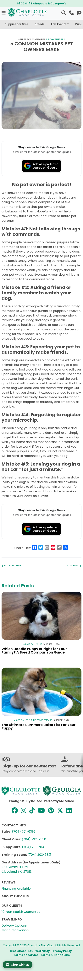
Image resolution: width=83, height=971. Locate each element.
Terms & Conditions (55, 955)
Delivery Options (14, 925)
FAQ (31, 951)
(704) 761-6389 (24, 831)
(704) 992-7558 (34, 839)
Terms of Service (26, 955)
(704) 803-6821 (39, 854)
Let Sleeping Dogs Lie (22, 566)
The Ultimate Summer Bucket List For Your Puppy (38, 726)
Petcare (48, 720)
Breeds (40, 24)
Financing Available (16, 888)
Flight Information (15, 930)
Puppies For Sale (16, 24)
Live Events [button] (58, 24)
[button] (4, 12)
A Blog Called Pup (55, 39)
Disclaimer (18, 951)
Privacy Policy (62, 951)
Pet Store (38, 720)
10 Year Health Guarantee (21, 912)
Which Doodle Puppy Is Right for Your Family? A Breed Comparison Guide (34, 650)
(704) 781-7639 (34, 847)
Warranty (42, 951)
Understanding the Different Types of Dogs (61, 566)
